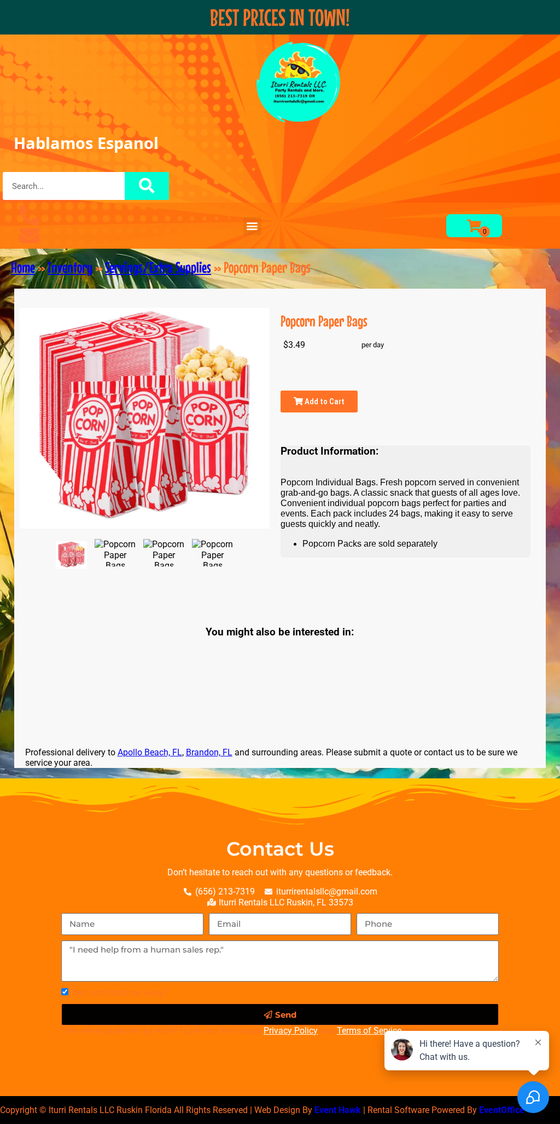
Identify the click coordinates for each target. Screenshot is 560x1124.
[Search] (147, 186)
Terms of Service (369, 1030)
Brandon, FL (209, 752)
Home (23, 267)
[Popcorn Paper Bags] (71, 555)
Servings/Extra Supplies (158, 267)
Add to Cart (324, 401)
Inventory (70, 267)
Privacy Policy (291, 1030)
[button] (252, 226)
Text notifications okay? (120, 992)
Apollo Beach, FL (150, 752)
